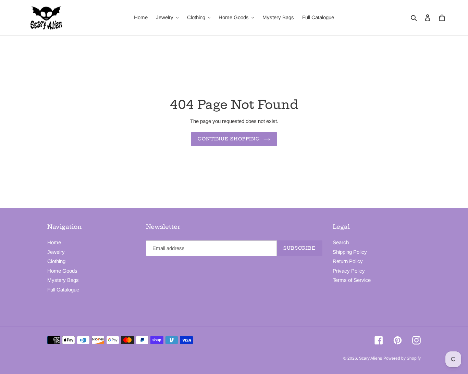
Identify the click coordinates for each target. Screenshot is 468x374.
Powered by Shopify (402, 358)
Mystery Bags (63, 280)
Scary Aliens (370, 358)
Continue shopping (229, 138)
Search (341, 242)
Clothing (56, 261)
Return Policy (348, 261)
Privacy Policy (349, 271)
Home (54, 242)
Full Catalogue (63, 289)
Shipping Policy (350, 252)
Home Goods (62, 271)
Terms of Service (352, 280)
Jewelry (56, 252)
